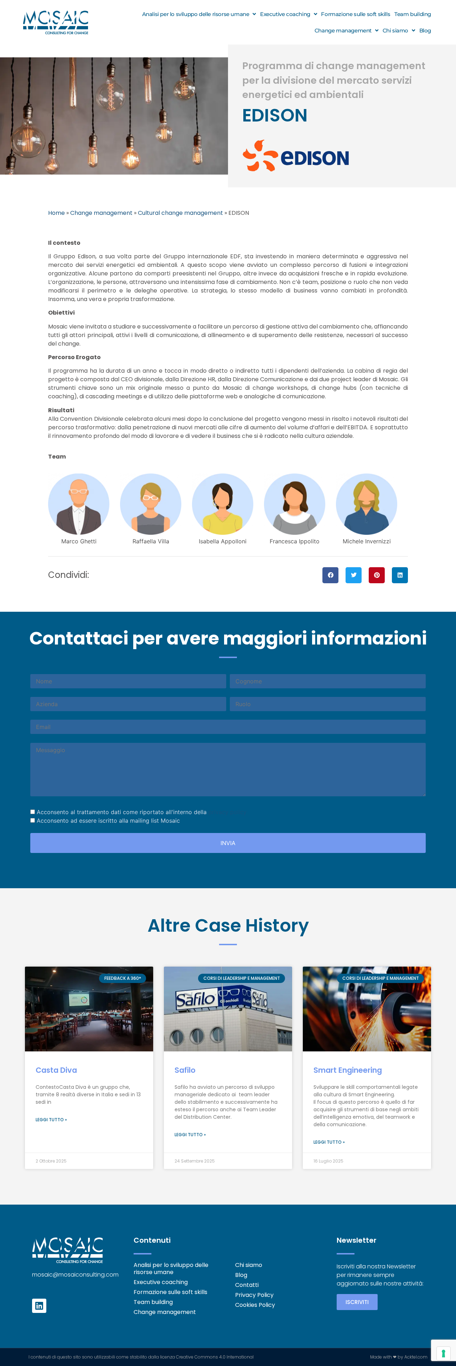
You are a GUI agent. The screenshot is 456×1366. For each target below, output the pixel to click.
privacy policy (227, 812)
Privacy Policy (254, 1295)
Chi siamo (395, 30)
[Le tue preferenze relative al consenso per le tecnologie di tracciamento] (443, 1353)
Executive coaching (285, 14)
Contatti (247, 1285)
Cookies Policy (255, 1305)
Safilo (185, 1070)
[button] (330, 575)
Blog (425, 30)
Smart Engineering (348, 1070)
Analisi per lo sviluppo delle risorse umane (195, 14)
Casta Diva (56, 1070)
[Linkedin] (39, 1306)
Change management (343, 30)
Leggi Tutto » (51, 1120)
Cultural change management (180, 213)
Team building (412, 14)
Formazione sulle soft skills (355, 14)
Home (56, 213)
